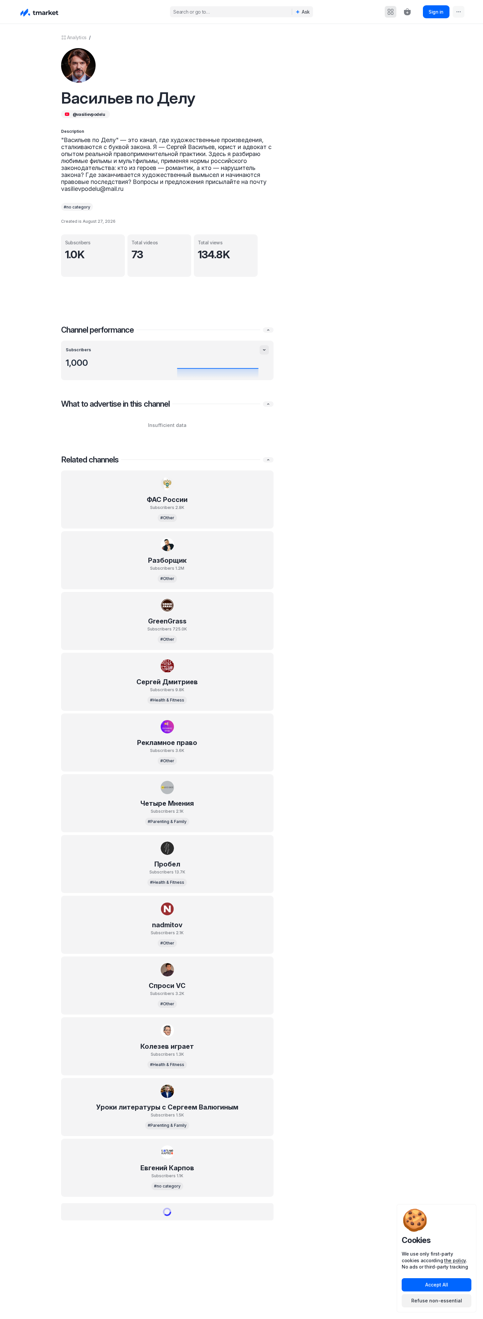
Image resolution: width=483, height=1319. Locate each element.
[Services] (390, 12)
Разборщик (167, 560)
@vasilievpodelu (89, 114)
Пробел (167, 864)
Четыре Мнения (167, 803)
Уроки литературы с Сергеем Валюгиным (167, 1107)
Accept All (436, 1284)
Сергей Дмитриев (167, 682)
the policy (455, 1260)
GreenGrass (167, 621)
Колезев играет (167, 1046)
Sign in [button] (436, 12)
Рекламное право (167, 743)
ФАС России (167, 500)
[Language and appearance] (458, 12)
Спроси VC (167, 986)
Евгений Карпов (167, 1168)
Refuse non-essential (436, 1300)
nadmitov (167, 925)
